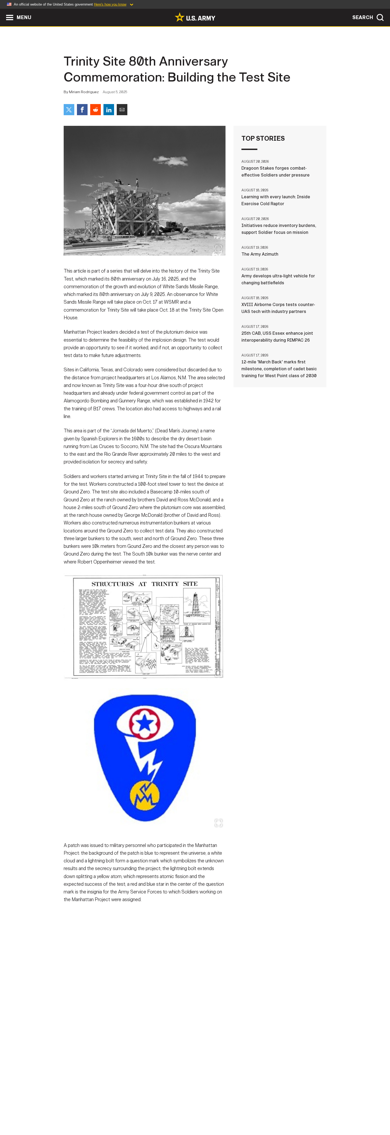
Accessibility (199, 1112)
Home (79, 1112)
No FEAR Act (253, 1112)
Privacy (133, 1112)
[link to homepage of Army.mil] (195, 17)
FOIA (227, 1112)
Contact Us (104, 1112)
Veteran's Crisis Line (294, 1112)
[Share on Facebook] (82, 109)
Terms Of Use (163, 1112)
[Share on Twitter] (69, 109)
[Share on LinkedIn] (108, 109)
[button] (3, 11)
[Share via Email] (122, 109)
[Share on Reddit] (95, 109)
